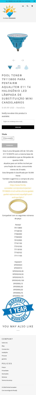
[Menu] (23, 6)
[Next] (22, 60)
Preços (4, 367)
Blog (3, 346)
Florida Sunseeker (11, 387)
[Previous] (14, 60)
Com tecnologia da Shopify (9, 390)
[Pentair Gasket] (18, 206)
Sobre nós (5, 343)
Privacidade (5, 370)
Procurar (4, 356)
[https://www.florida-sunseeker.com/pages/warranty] (18, 321)
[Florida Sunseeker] (9, 12)
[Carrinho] (32, 6)
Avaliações (5, 352)
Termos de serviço (7, 380)
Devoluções (5, 374)
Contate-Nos (5, 349)
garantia (4, 359)
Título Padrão (8, 138)
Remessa (4, 377)
